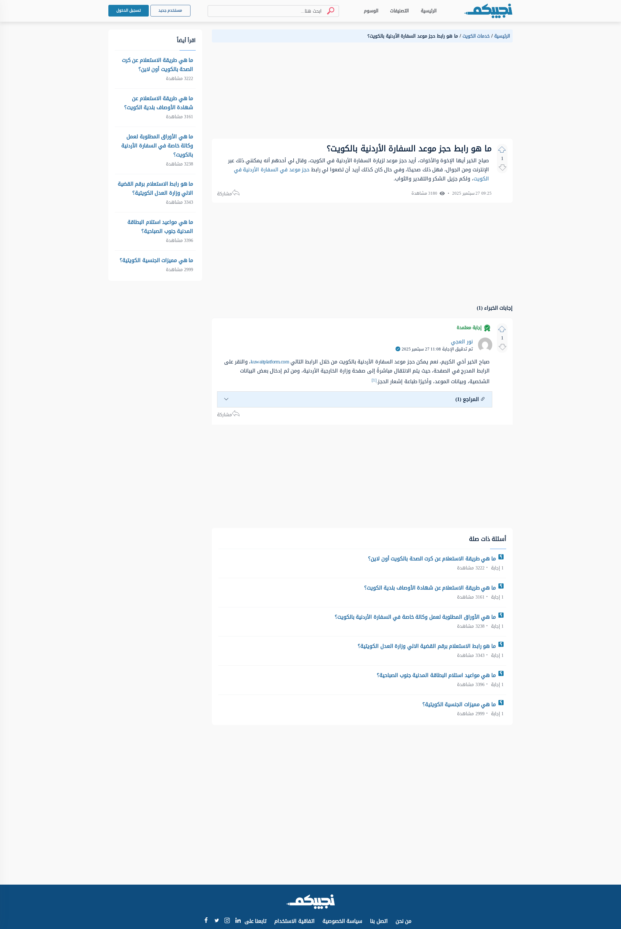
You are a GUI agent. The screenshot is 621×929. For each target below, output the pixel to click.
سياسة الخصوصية (342, 921)
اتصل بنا (379, 921)
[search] (327, 11)
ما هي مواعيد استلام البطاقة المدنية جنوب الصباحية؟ (437, 675)
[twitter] (216, 921)
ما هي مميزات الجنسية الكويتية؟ (459, 704)
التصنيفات (399, 10)
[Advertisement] (362, 93)
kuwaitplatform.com (270, 362)
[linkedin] (238, 921)
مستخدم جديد (170, 10)
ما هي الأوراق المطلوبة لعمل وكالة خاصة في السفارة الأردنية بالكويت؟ (416, 617)
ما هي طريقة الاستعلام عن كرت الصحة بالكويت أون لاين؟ (432, 559)
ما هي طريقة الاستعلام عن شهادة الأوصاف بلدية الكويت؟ (430, 588)
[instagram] (227, 921)
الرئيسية (429, 10)
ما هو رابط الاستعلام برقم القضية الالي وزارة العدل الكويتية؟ (427, 646)
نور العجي (462, 342)
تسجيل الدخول (128, 10)
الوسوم (371, 10)
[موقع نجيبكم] (488, 11)
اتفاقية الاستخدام (294, 921)
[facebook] (206, 921)
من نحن (404, 921)
